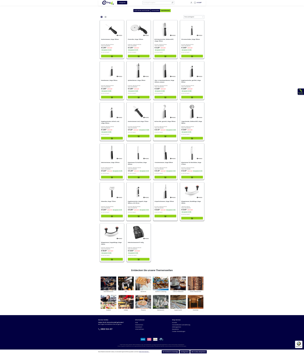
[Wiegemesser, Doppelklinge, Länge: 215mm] (112, 232)
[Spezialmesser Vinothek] (195, 302)
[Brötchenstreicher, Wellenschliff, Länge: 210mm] (165, 29)
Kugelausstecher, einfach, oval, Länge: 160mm (110, 122)
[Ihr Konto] (191, 2)
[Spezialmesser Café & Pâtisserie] (178, 283)
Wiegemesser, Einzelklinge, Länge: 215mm (191, 202)
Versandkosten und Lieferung (181, 325)
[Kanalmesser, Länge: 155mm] (112, 70)
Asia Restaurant (108, 291)
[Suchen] (172, 2)
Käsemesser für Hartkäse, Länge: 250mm (137, 163)
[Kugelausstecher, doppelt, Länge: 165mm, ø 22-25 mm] (139, 191)
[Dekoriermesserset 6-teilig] (139, 232)
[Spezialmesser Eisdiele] (108, 302)
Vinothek (195, 310)
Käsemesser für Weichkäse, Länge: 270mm (191, 163)
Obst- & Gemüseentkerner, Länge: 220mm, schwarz (164, 81)
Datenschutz (139, 325)
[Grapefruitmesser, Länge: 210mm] (165, 191)
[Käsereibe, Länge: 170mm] (112, 191)
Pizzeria (143, 310)
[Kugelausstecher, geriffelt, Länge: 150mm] (192, 70)
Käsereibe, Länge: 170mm (108, 201)
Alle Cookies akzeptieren (198, 352)
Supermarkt (178, 310)
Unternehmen (139, 329)
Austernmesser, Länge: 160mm (110, 39)
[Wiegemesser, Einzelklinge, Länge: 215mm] (192, 191)
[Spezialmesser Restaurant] (161, 302)
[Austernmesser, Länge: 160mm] (112, 29)
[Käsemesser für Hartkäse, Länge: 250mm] (139, 152)
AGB (136, 322)
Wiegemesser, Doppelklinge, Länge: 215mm (111, 243)
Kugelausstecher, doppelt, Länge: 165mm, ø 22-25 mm (137, 202)
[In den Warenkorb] (112, 56)
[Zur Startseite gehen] (108, 3)
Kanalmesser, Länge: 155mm (109, 80)
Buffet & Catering (160, 291)
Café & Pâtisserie (178, 291)
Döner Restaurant (195, 291)
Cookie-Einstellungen (178, 331)
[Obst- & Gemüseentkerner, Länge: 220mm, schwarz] (165, 70)
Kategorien (122, 2)
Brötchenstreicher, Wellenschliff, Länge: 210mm (164, 40)
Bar (126, 291)
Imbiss (126, 310)
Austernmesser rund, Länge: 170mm (138, 121)
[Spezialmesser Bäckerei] (143, 283)
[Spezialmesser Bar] (126, 283)
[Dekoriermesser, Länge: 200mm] (112, 152)
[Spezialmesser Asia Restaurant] (108, 283)
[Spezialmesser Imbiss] (126, 302)
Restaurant (160, 310)
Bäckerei (143, 291)
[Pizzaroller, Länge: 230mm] (139, 29)
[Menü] (301, 342)
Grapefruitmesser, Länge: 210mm (164, 201)
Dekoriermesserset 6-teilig (136, 242)
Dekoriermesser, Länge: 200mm (110, 162)
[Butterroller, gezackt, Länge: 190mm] (165, 111)
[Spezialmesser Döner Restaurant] (195, 283)
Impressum (138, 327)
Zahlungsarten (176, 327)
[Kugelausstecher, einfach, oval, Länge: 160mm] (112, 111)
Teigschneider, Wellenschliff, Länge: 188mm (191, 122)
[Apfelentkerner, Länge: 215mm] (139, 70)
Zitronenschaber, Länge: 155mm (190, 39)
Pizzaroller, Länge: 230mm (135, 39)
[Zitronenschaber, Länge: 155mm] (192, 29)
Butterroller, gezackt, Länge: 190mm (165, 121)
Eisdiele (108, 310)
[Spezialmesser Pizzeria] (143, 302)
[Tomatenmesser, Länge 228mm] (165, 152)
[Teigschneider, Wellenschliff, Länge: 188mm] (192, 111)
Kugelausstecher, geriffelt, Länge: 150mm (191, 81)
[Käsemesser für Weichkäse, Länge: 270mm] (192, 152)
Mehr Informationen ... (144, 351)
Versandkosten (148, 344)
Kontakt (174, 322)
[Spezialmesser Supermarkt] (178, 302)
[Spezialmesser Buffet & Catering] (161, 283)
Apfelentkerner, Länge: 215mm (136, 80)
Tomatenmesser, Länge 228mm (164, 162)
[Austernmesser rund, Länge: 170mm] (139, 111)
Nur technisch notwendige (170, 352)
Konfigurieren (185, 352)
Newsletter (175, 329)
